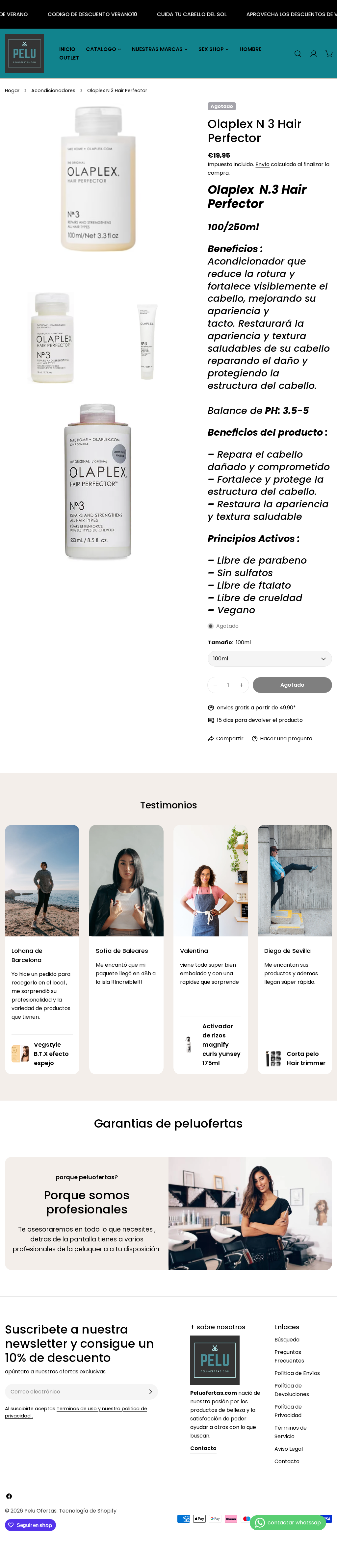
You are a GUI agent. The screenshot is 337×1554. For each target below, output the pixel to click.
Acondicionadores (53, 90)
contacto (203, 1448)
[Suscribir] (150, 1392)
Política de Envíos (297, 1373)
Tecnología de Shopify (88, 1511)
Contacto (286, 1461)
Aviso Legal (288, 1449)
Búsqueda (286, 1339)
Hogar (12, 90)
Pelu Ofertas (40, 1511)
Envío (262, 164)
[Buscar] (297, 53)
